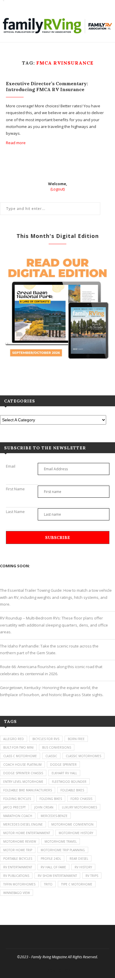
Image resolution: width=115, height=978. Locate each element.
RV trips (92, 876)
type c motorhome (76, 884)
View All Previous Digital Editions (57, 374)
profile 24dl (51, 859)
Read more (16, 142)
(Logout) (57, 189)
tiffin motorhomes (19, 884)
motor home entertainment (26, 833)
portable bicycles (17, 859)
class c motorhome (20, 756)
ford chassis (81, 799)
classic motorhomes (83, 756)
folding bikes (51, 799)
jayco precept (14, 807)
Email (10, 466)
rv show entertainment (57, 876)
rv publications (16, 876)
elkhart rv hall (64, 773)
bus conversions (56, 747)
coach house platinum (22, 764)
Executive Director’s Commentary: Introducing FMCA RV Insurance (47, 86)
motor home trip (17, 850)
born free (76, 739)
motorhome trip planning (63, 850)
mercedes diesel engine (23, 824)
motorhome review (19, 841)
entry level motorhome (23, 782)
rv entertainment (17, 867)
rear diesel (79, 859)
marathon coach (17, 816)
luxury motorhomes (79, 807)
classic (51, 756)
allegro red (13, 739)
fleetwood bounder (69, 782)
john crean (43, 807)
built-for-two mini (18, 747)
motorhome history (76, 833)
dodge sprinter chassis (23, 773)
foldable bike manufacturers (27, 790)
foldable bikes (72, 790)
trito (48, 884)
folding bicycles (17, 799)
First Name (15, 489)
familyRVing (22, 5)
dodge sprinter (63, 764)
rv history (83, 867)
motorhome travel (61, 841)
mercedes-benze (54, 816)
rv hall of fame (53, 867)
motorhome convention (72, 824)
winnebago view (16, 893)
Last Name (15, 511)
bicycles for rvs (45, 739)
